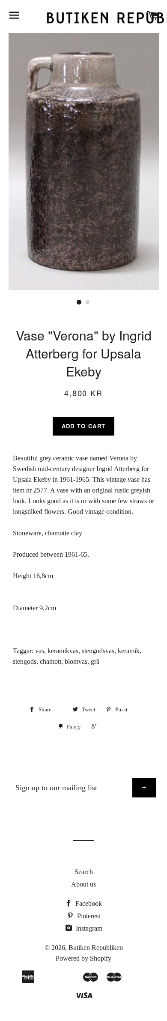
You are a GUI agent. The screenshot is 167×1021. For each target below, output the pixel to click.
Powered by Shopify (83, 958)
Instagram (88, 928)
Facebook (88, 903)
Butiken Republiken (96, 947)
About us (83, 884)
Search (84, 871)
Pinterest (87, 915)
